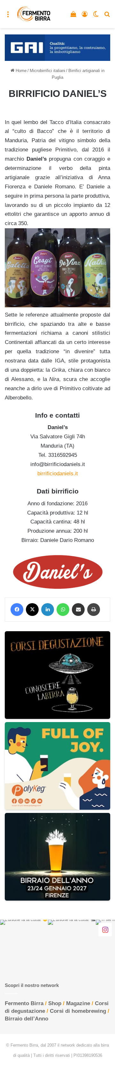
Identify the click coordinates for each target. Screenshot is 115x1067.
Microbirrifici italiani (47, 70)
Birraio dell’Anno (26, 1019)
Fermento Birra (24, 1003)
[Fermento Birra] (34, 14)
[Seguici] (105, 929)
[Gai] (57, 47)
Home (20, 70)
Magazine (78, 1003)
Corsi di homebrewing (78, 1011)
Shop (54, 1003)
